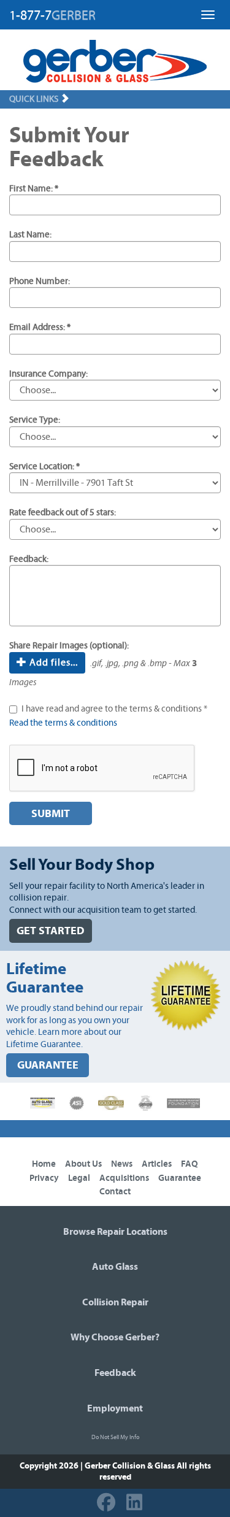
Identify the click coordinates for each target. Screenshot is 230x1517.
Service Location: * (44, 466)
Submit (50, 813)
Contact (115, 1191)
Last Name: (30, 234)
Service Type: (34, 419)
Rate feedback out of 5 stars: (62, 512)
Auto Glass (115, 1266)
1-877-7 (52, 15)
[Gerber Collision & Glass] (115, 61)
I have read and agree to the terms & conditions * (114, 708)
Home (44, 1164)
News (121, 1164)
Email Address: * (40, 327)
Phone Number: (39, 281)
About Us (83, 1164)
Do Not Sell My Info (115, 1437)
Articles (157, 1164)
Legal (79, 1178)
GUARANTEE (48, 1065)
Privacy (44, 1178)
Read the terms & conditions (63, 723)
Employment (115, 1408)
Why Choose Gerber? (115, 1337)
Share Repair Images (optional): (69, 645)
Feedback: (28, 559)
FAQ (189, 1164)
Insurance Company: (48, 373)
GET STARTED (51, 930)
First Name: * (33, 188)
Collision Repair (115, 1302)
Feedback (115, 1372)
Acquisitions (124, 1178)
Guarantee (179, 1178)
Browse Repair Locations (115, 1231)
